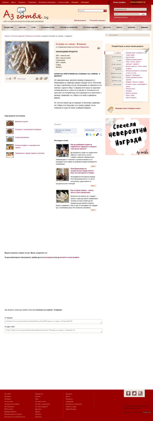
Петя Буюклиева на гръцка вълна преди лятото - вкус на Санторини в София (83, 171)
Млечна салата (130, 88)
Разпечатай (89, 130)
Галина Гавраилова (81, 47)
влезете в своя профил (69, 257)
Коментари (21, 79)
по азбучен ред (116, 56)
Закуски (22, 27)
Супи (33, 27)
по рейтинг (117, 53)
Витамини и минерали (47, 2)
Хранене (5, 2)
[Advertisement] (27, 204)
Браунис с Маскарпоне (133, 75)
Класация (85, 2)
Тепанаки (129, 91)
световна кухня (116, 81)
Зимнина (144, 27)
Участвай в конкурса (97, 20)
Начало (7, 36)
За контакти (8, 401)
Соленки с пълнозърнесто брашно (28, 129)
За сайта (7, 394)
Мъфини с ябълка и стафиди (135, 82)
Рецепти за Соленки (33, 36)
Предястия (8, 27)
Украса (119, 27)
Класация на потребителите (14, 417)
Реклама (7, 399)
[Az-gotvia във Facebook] (128, 393)
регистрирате (47, 257)
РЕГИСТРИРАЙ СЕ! (138, 2)
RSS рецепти (9, 406)
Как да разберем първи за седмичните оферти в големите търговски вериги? (84, 147)
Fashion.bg (147, 412)
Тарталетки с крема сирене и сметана (29, 153)
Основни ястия (47, 27)
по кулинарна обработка (117, 68)
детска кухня (117, 84)
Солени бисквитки (22, 137)
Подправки (32, 2)
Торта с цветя (130, 95)
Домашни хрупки (21, 121)
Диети (13, 2)
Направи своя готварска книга (127, 108)
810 (7, 79)
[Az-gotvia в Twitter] (134, 393)
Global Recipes (71, 409)
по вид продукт (116, 64)
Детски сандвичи (131, 97)
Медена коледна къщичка (134, 59)
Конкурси (7, 396)
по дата (119, 60)
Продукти (21, 2)
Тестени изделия (90, 27)
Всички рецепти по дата (13, 414)
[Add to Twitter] (90, 137)
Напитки (131, 27)
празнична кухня (116, 73)
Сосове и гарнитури (68, 27)
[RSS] (140, 393)
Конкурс (75, 2)
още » (93, 166)
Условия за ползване (11, 404)
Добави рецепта (80, 20)
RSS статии (8, 409)
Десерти (107, 27)
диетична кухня (116, 77)
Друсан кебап (130, 57)
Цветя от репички (131, 93)
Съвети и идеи (63, 2)
